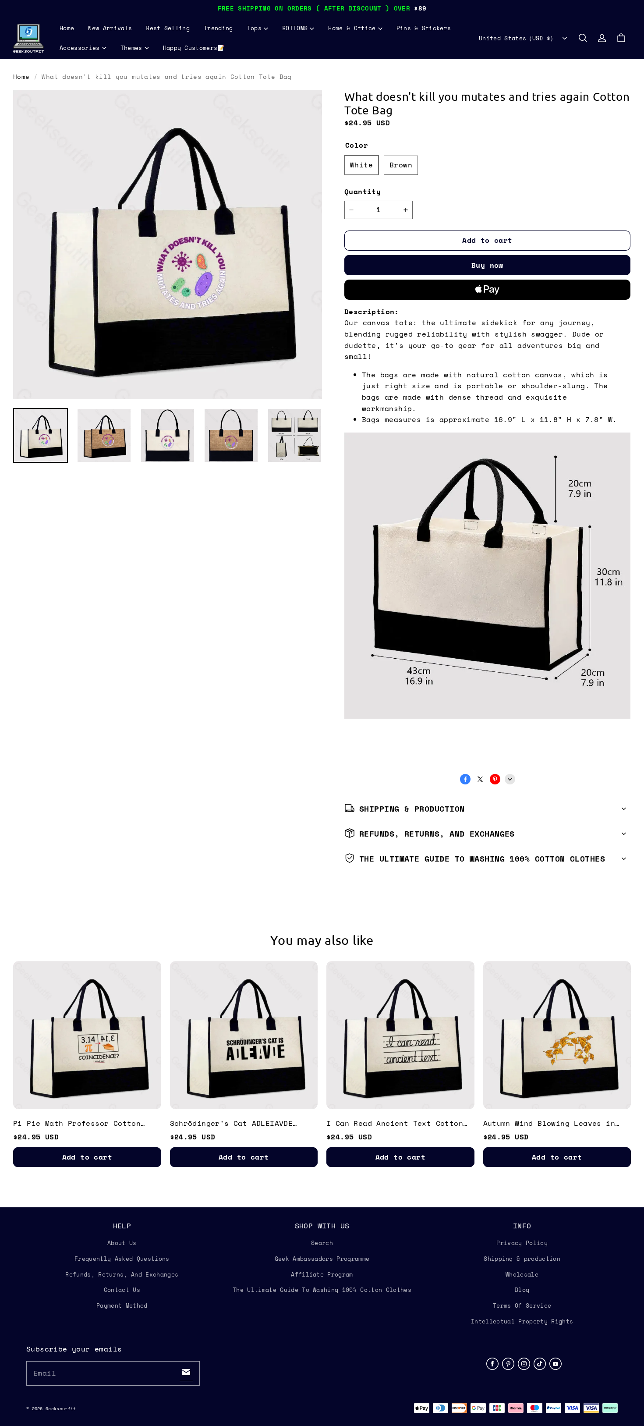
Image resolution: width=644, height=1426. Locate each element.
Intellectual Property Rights (522, 1321)
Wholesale (522, 1274)
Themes (131, 47)
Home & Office (351, 28)
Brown (400, 165)
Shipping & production (522, 1258)
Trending (218, 28)
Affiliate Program (322, 1274)
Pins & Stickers (423, 28)
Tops (254, 28)
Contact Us (122, 1289)
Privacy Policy (522, 1242)
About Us (122, 1242)
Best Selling (168, 28)
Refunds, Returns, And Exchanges (121, 1274)
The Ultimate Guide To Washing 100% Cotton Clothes (322, 1289)
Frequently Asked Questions (121, 1258)
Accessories (80, 47)
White (361, 165)
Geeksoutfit (61, 1408)
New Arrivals (110, 28)
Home (67, 28)
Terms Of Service (522, 1305)
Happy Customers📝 (194, 47)
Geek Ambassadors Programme (322, 1258)
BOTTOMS (295, 28)
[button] (582, 38)
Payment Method (122, 1305)
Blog (522, 1289)
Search (322, 1242)
